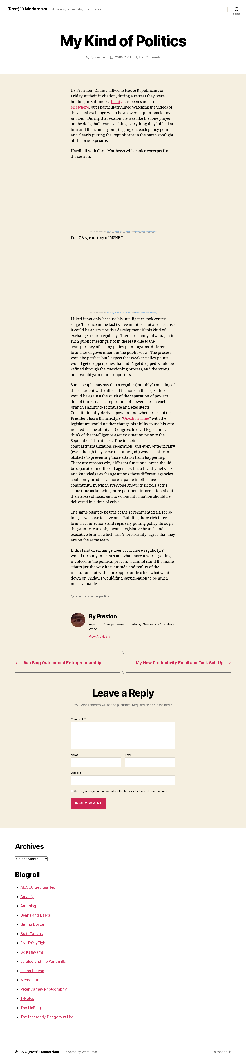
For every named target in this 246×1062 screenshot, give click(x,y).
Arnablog (28, 906)
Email (129, 755)
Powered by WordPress (80, 1052)
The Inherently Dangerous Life (46, 1017)
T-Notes (27, 998)
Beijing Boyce (32, 924)
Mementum (30, 980)
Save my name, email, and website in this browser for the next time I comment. (121, 791)
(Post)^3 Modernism (27, 9)
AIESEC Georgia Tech (39, 887)
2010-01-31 (123, 57)
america (81, 596)
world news (125, 231)
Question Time (136, 418)
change (93, 596)
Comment (78, 719)
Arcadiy (27, 896)
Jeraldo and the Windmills (43, 961)
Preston (100, 57)
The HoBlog (30, 1008)
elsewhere (80, 107)
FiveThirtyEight (33, 943)
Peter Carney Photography (43, 989)
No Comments (150, 57)
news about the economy (146, 231)
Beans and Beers (35, 915)
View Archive (99, 636)
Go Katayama (32, 952)
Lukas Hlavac (32, 971)
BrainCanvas (31, 933)
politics (104, 596)
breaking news (113, 231)
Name (76, 755)
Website (76, 773)
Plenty (116, 101)
